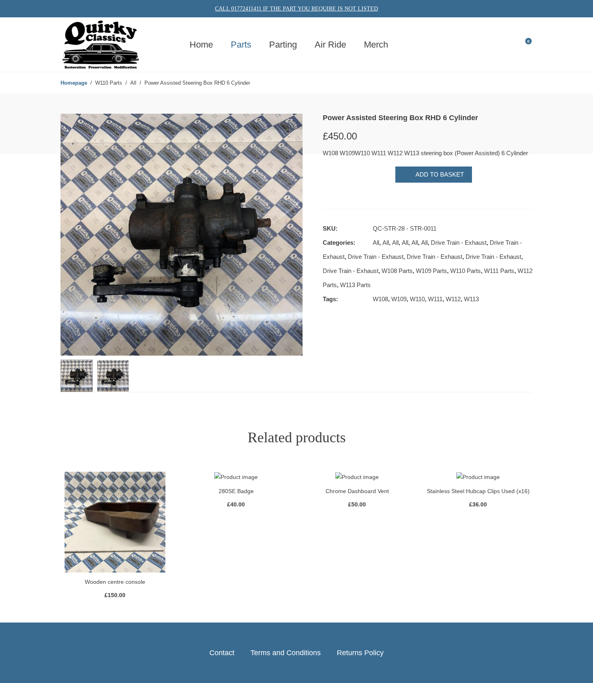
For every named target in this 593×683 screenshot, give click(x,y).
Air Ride (330, 45)
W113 (471, 299)
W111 (435, 299)
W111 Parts (499, 270)
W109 (399, 299)
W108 (380, 299)
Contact (221, 653)
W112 (453, 299)
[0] (523, 44)
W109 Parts (431, 270)
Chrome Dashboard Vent (357, 491)
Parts (241, 45)
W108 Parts (397, 270)
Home (201, 45)
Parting (283, 45)
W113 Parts (355, 284)
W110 (417, 299)
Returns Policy (360, 653)
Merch (376, 45)
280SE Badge (236, 491)
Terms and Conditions (286, 653)
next (292, 235)
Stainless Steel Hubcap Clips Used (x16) (478, 491)
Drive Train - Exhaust (459, 242)
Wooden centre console (115, 582)
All (376, 242)
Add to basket (440, 174)
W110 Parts (465, 270)
